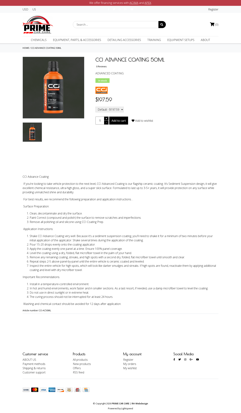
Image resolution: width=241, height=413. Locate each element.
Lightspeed (127, 408)
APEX (147, 3)
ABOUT (205, 40)
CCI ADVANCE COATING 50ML (46, 47)
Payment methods (34, 364)
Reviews (58, 162)
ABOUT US (29, 360)
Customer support (34, 372)
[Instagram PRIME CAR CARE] (120, 9)
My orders (129, 364)
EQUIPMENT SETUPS (180, 40)
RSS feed (78, 372)
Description (35, 162)
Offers (77, 368)
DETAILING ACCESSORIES (124, 40)
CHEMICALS (39, 40)
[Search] (162, 24)
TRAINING (154, 40)
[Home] (38, 24)
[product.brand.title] (101, 90)
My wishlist (130, 368)
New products (82, 364)
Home (26, 47)
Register (213, 9)
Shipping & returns (34, 368)
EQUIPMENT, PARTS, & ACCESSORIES (77, 40)
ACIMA (133, 3)
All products (80, 360)
